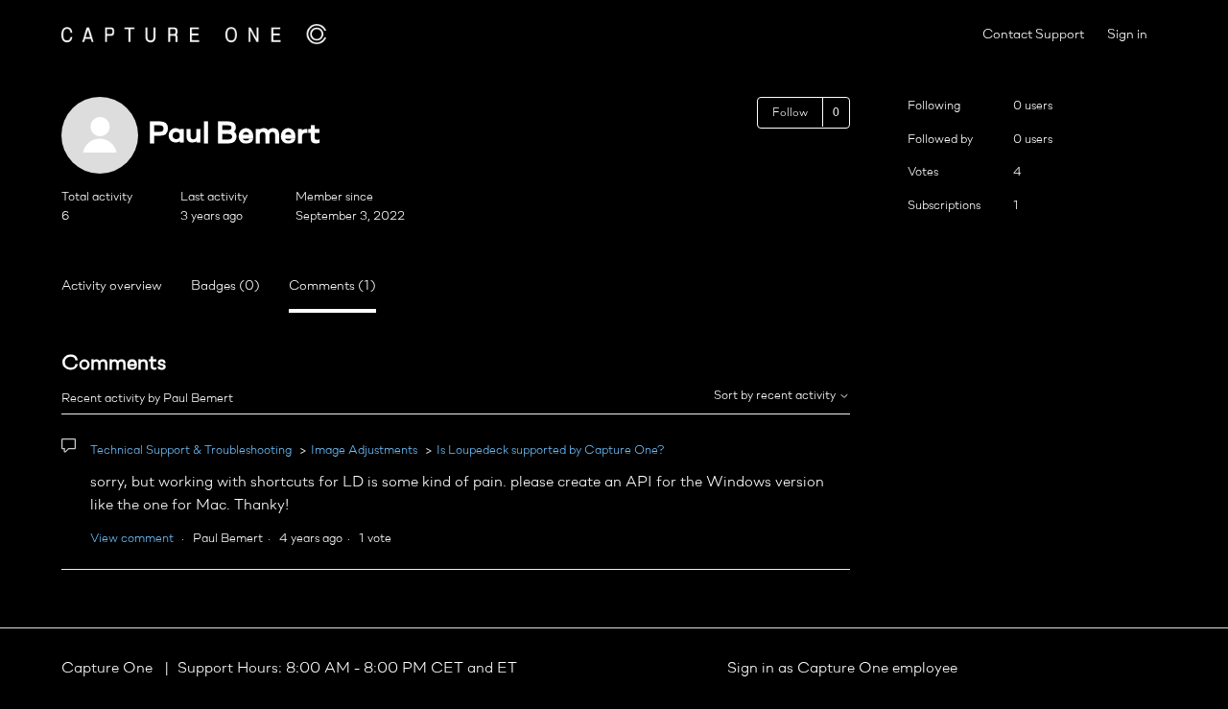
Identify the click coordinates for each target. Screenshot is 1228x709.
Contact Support (1033, 35)
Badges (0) (225, 286)
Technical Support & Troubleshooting (191, 450)
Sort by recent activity (776, 396)
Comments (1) (332, 286)
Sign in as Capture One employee (842, 668)
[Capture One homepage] (193, 34)
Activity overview (111, 286)
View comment (132, 538)
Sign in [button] (1127, 35)
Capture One (108, 668)
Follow (790, 113)
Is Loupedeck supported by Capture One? (551, 450)
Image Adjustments (364, 450)
